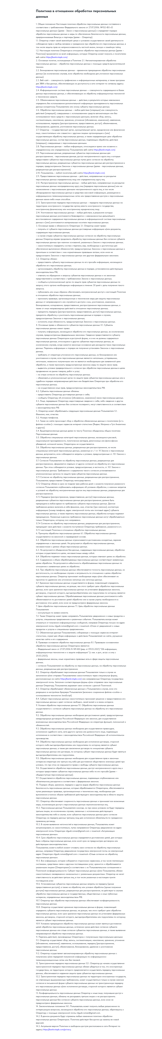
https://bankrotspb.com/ (56, 57)
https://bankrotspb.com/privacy (57, 1029)
